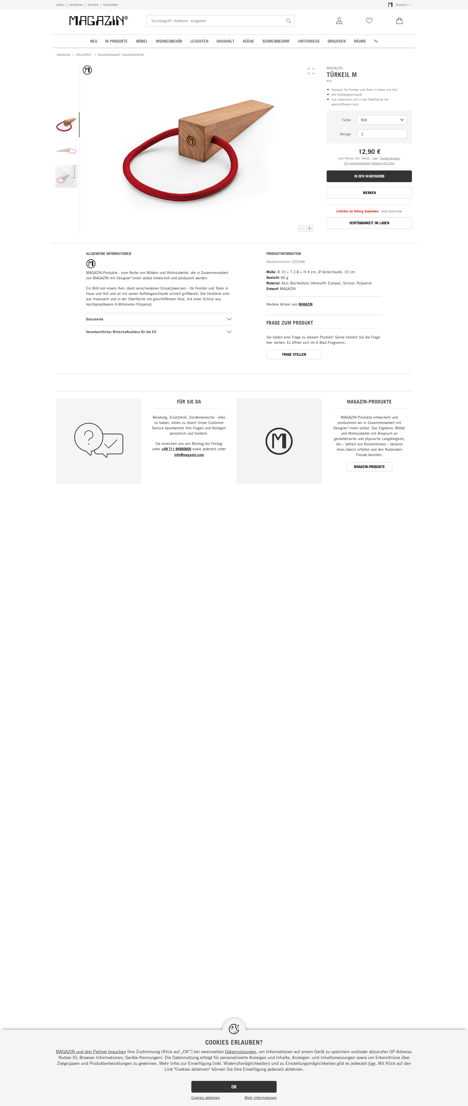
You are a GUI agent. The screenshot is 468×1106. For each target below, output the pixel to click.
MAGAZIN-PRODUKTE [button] (369, 466)
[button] (311, 71)
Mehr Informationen (260, 1097)
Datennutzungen (240, 1051)
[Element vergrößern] (309, 228)
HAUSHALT (83, 54)
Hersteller (76, 5)
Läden (60, 5)
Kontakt (93, 5)
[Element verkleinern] (301, 228)
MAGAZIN (305, 304)
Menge (345, 134)
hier (372, 1063)
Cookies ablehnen (205, 1097)
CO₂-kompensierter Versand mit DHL (369, 163)
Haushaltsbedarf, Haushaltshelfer (121, 54)
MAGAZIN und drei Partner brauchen (91, 1051)
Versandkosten (390, 158)
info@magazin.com (189, 454)
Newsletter (110, 5)
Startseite (63, 54)
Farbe (346, 120)
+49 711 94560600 (176, 449)
